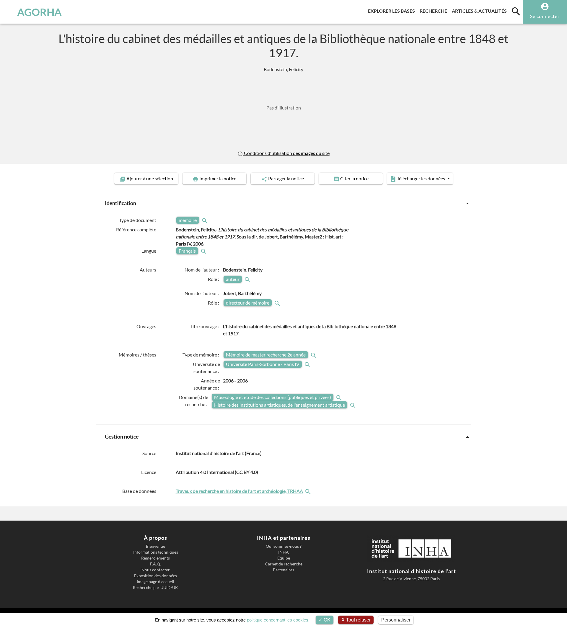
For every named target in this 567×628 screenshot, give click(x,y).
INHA (283, 552)
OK (326, 619)
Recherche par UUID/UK (155, 587)
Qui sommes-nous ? (284, 546)
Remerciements (155, 558)
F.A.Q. (155, 563)
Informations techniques (155, 552)
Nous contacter (155, 569)
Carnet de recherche (283, 563)
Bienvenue (155, 546)
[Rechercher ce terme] (205, 220)
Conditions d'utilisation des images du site (286, 153)
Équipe (283, 558)
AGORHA (39, 12)
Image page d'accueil (155, 581)
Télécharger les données (421, 178)
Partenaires (283, 569)
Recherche (434, 11)
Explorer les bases (392, 11)
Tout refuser (358, 619)
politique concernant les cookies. (278, 619)
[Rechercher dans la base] (308, 491)
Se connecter (545, 16)
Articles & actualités (480, 11)
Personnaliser (395, 619)
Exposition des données (155, 575)
